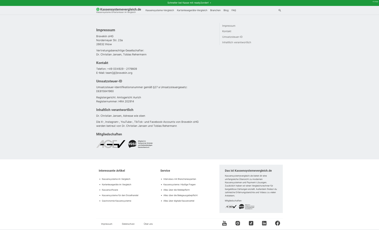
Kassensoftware (110, 190)
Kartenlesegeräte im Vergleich (116, 184)
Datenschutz (128, 224)
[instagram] (238, 223)
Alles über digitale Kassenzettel (178, 200)
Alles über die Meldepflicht (176, 190)
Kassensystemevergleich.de (118, 10)
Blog (226, 10)
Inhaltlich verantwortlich (236, 42)
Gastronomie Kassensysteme (116, 200)
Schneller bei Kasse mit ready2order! (188, 2)
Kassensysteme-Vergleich (160, 10)
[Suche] (280, 11)
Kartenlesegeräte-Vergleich (192, 10)
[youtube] (224, 223)
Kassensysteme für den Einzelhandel (120, 195)
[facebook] (278, 223)
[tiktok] (251, 223)
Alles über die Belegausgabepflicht (180, 195)
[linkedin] (264, 223)
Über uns (148, 224)
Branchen (215, 10)
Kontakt (226, 31)
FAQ (234, 10)
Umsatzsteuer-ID (232, 36)
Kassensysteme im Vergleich (116, 179)
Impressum (228, 25)
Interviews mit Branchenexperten (179, 179)
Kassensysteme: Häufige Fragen (179, 184)
